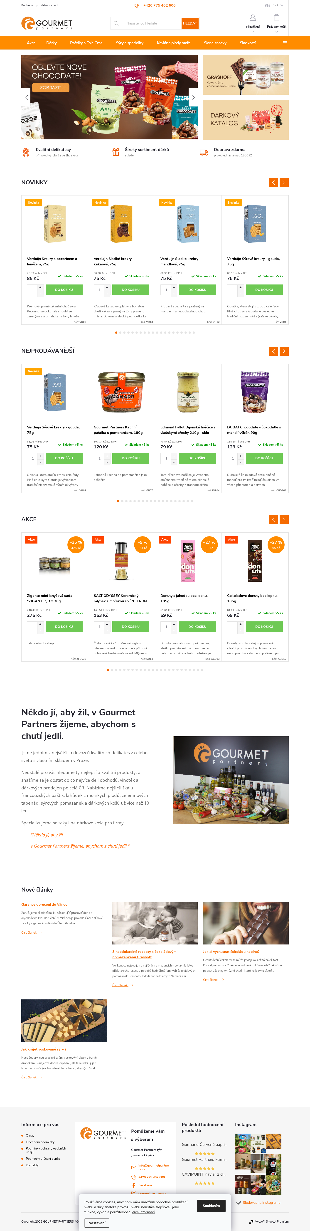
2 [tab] (120, 332)
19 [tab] (190, 332)
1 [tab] (116, 332)
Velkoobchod (49, 5)
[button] (25, 97)
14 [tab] (169, 332)
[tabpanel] (55, 260)
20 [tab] (194, 332)
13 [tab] (165, 332)
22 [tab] (194, 670)
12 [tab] (161, 332)
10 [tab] (153, 332)
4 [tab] (128, 332)
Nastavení (97, 1223)
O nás (30, 1135)
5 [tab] (132, 332)
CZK (275, 5)
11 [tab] (157, 332)
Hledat (190, 23)
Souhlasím (211, 1205)
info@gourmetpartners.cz (153, 1167)
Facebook (145, 1185)
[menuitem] (31, 43)
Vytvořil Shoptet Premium (272, 1222)
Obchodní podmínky (40, 1142)
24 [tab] (202, 670)
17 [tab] (181, 332)
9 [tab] (149, 332)
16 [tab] (177, 332)
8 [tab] (145, 332)
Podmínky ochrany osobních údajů (46, 1150)
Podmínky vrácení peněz (43, 1159)
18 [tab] (186, 332)
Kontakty (27, 5)
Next (284, 182)
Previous (273, 182)
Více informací (143, 1212)
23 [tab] (198, 670)
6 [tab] (136, 332)
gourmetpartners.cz (152, 1193)
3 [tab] (124, 332)
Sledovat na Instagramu (261, 1202)
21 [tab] (190, 670)
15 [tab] (173, 332)
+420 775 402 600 (151, 1177)
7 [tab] (141, 332)
